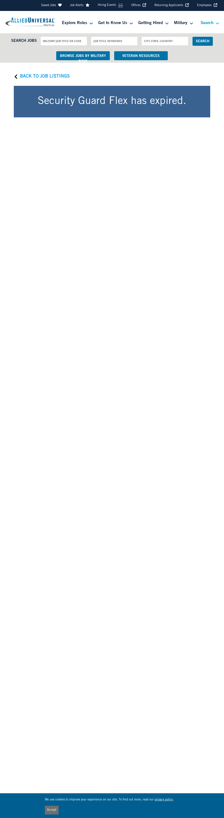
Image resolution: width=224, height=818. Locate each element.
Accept (51, 810)
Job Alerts (76, 5)
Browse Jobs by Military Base (83, 57)
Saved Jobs (48, 5)
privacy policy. (164, 799)
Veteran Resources (141, 56)
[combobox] (64, 41)
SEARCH (203, 41)
